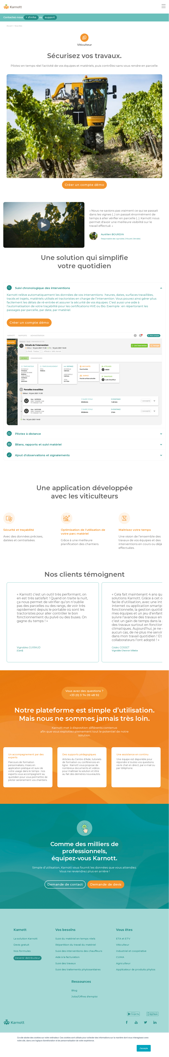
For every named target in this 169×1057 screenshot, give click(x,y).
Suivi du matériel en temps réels (75, 938)
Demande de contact (65, 884)
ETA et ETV (123, 938)
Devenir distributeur (27, 957)
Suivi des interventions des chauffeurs (78, 951)
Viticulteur (122, 944)
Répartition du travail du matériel (75, 944)
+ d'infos (31, 17)
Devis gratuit (21, 944)
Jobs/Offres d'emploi (84, 996)
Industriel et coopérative (131, 951)
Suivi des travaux (65, 963)
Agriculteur (123, 963)
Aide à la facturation (67, 957)
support (50, 17)
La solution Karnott (25, 938)
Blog (74, 990)
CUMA (120, 957)
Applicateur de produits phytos (135, 969)
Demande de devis (106, 884)
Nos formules (22, 951)
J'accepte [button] (143, 1048)
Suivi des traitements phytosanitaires (78, 969)
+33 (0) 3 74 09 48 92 (84, 695)
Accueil (10, 26)
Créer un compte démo (84, 185)
